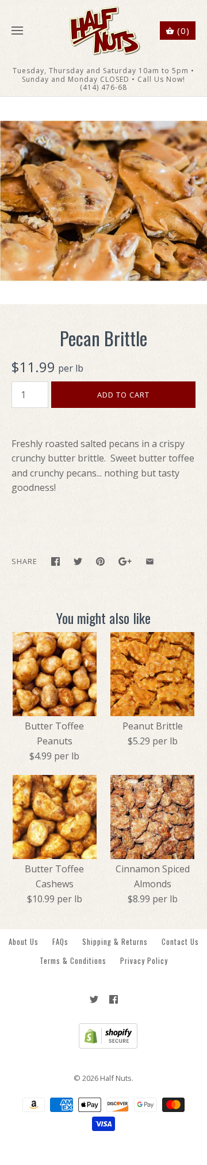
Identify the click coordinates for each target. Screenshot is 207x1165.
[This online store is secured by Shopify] (103, 1046)
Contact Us (180, 941)
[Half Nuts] (104, 31)
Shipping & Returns (115, 941)
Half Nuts (116, 1078)
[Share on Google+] (125, 561)
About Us (24, 941)
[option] (103, 200)
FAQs (60, 941)
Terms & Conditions (73, 960)
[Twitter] (94, 999)
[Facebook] (113, 999)
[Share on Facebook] (55, 561)
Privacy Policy (144, 960)
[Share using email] (149, 561)
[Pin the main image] (100, 561)
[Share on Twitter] (78, 561)
